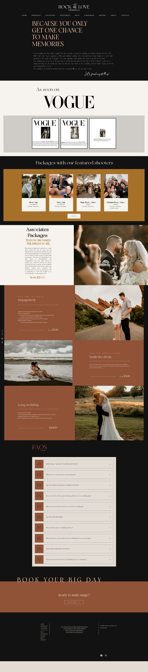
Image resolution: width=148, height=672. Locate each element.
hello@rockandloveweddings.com (108, 625)
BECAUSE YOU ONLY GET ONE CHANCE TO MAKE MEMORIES (59, 34)
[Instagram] (2, 338)
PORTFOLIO (44, 626)
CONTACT (43, 640)
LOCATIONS (44, 628)
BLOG (42, 632)
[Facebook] (2, 342)
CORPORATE (44, 634)
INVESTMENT (44, 630)
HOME (42, 624)
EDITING (43, 636)
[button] (50, 15)
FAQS (39, 447)
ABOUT (43, 638)
